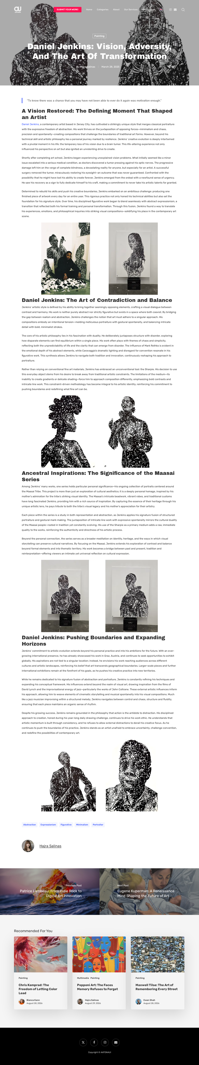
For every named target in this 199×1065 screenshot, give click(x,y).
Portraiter (98, 824)
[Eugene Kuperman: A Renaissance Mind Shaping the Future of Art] (149, 891)
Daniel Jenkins (30, 124)
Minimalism (82, 824)
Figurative (66, 824)
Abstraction (29, 824)
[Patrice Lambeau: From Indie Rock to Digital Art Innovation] (50, 891)
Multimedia (83, 978)
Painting (99, 35)
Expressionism (48, 824)
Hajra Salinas (87, 66)
